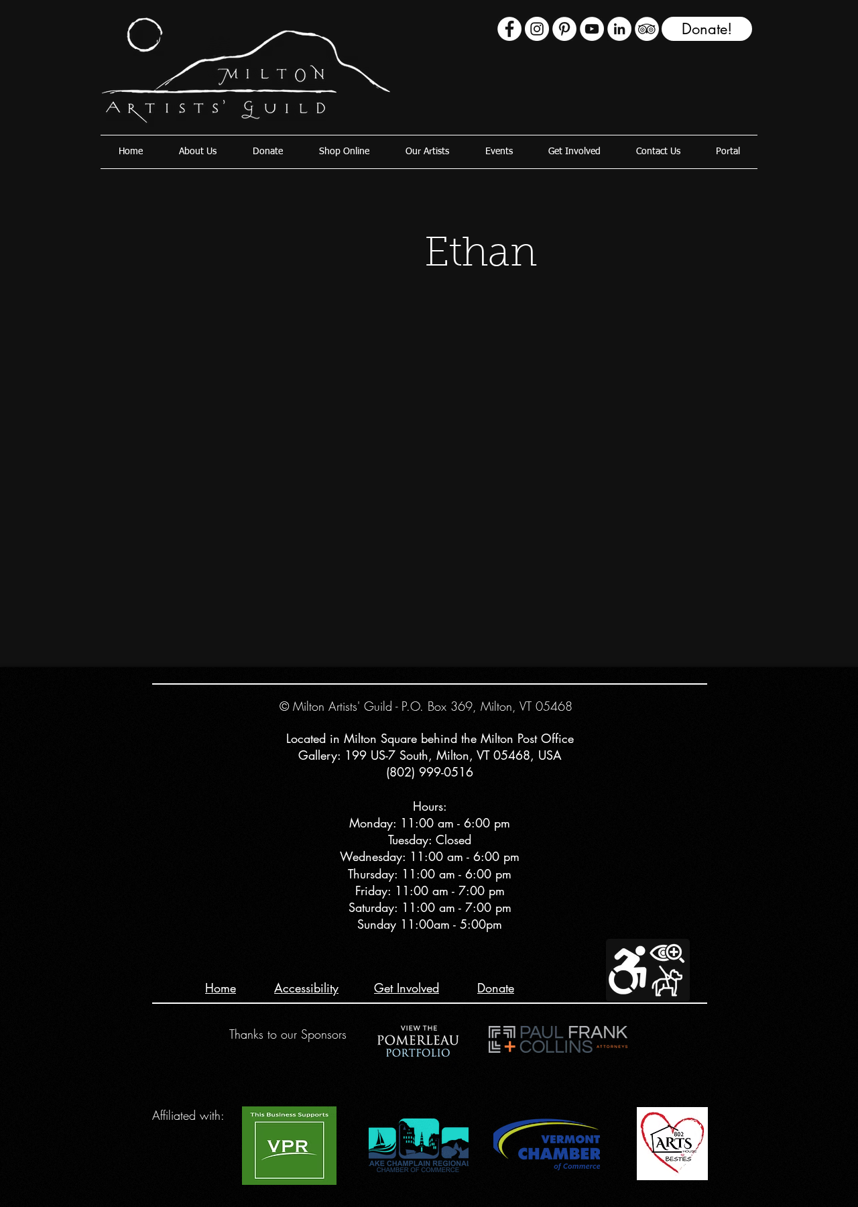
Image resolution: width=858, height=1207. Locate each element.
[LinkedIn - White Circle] (619, 29)
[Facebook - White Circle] (509, 29)
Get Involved (406, 988)
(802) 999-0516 (429, 772)
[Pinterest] (564, 29)
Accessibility (306, 988)
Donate (495, 988)
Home (220, 988)
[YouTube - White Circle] (592, 29)
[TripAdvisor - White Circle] (647, 29)
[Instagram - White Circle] (537, 29)
